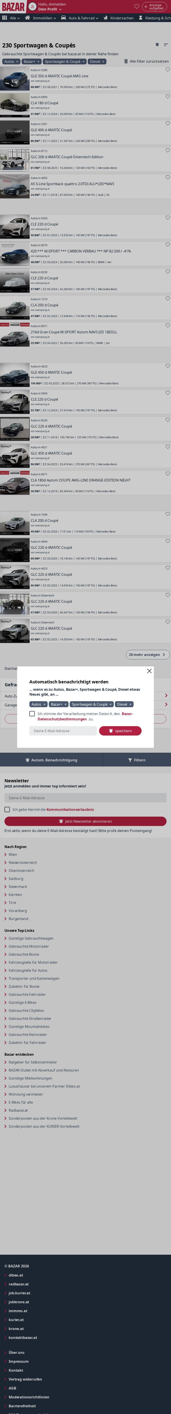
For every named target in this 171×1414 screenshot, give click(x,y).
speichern (123, 730)
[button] (149, 671)
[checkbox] (85, 716)
